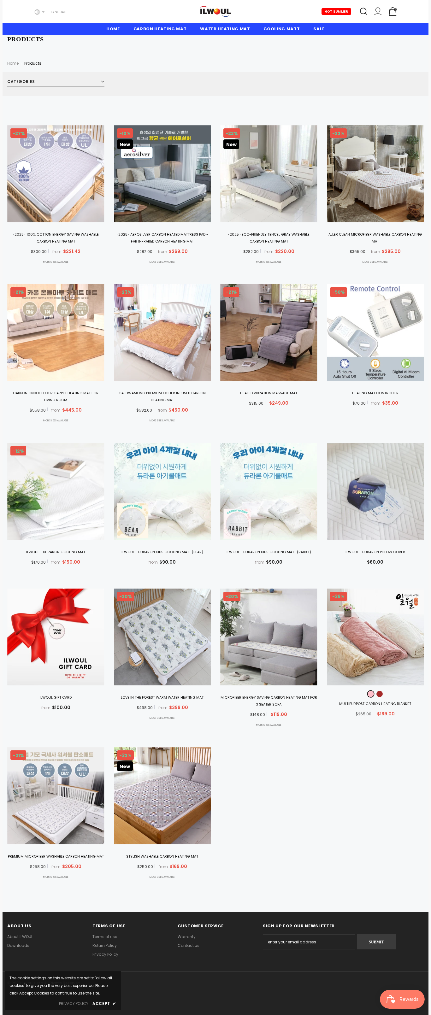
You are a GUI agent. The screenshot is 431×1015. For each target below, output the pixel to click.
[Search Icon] (363, 11)
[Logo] (215, 11)
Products (32, 63)
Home (13, 63)
